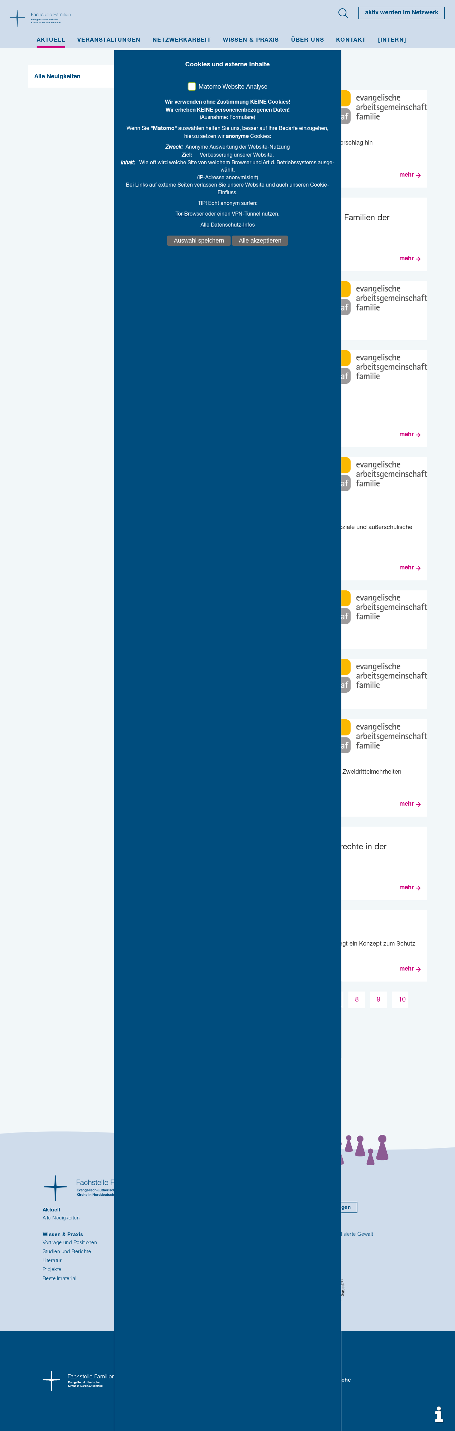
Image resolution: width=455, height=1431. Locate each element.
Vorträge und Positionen (70, 1242)
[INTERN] (392, 40)
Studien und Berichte (67, 1251)
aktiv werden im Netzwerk (401, 13)
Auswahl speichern (199, 240)
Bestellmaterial (60, 1278)
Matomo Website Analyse (233, 87)
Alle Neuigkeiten (57, 77)
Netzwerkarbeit (182, 40)
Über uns (307, 40)
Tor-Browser (190, 214)
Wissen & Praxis (251, 40)
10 (402, 999)
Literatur (52, 1260)
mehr (406, 175)
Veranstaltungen (109, 40)
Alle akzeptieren (260, 240)
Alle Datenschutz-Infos (228, 225)
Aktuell (51, 40)
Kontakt (351, 40)
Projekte (52, 1269)
